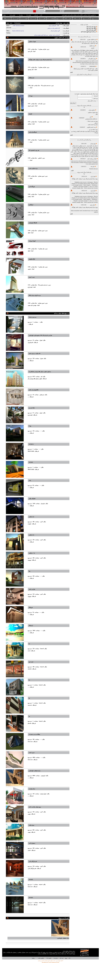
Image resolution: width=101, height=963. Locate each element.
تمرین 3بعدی (31, 752)
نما (29, 643)
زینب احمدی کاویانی (91, 127)
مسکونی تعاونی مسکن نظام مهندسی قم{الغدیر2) (40, 371)
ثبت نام (36, 15)
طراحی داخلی (32, 589)
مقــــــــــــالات (77, 18)
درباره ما (21, 15)
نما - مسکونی (32, 553)
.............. (14, 28)
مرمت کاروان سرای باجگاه (35, 295)
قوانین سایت (12, 15)
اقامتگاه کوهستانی (33, 222)
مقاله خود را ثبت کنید (91, 28)
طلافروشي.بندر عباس (33, 389)
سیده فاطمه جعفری (91, 39)
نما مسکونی (31, 516)
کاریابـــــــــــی (24, 18)
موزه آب (31, 95)
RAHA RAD (92, 66)
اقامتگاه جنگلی (32, 498)
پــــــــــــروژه (95, 18)
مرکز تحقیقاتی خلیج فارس (34, 770)
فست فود (31, 661)
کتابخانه (30, 114)
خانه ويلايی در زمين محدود (34, 353)
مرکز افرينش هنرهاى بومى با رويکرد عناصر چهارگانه (83, 178)
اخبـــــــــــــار (16, 18)
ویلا (29, 571)
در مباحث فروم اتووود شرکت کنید (88, 31)
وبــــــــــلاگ (6, 18)
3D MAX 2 (31, 444)
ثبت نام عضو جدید (91, 11)
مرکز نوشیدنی (32, 788)
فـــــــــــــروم (86, 18)
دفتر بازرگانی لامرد (33, 861)
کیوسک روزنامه (32, 241)
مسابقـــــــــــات (50, 18)
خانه (41, 15)
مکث (30, 480)
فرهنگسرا (31, 204)
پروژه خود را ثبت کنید (91, 26)
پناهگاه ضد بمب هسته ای (34, 734)
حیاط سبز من (92, 129)
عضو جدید (77, 93)
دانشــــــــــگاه (68, 18)
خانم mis (93, 166)
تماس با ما (29, 15)
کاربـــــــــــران (42, 18)
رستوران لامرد (32, 843)
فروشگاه (31, 607)
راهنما (4, 15)
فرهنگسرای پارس (33, 132)
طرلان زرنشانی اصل (92, 158)
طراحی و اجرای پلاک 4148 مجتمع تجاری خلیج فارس (40, 335)
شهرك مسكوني (91, 112)
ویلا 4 (30, 426)
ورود (66, 958)
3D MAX (31, 462)
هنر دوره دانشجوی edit (34, 150)
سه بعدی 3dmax (91, 121)
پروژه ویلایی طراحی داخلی (35, 807)
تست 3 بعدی (32, 277)
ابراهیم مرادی (92, 110)
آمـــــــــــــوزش (59, 18)
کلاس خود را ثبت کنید (91, 30)
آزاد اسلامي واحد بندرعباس (54, 28)
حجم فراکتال (31, 77)
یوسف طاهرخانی (92, 58)
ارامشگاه (31, 625)
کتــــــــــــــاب (33, 18)
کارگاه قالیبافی (32, 259)
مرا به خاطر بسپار (92, 100)
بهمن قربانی (93, 143)
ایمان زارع (93, 176)
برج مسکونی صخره (33, 168)
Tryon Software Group (54, 962)
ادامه (71, 72)
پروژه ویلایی (31, 825)
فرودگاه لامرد (32, 186)
